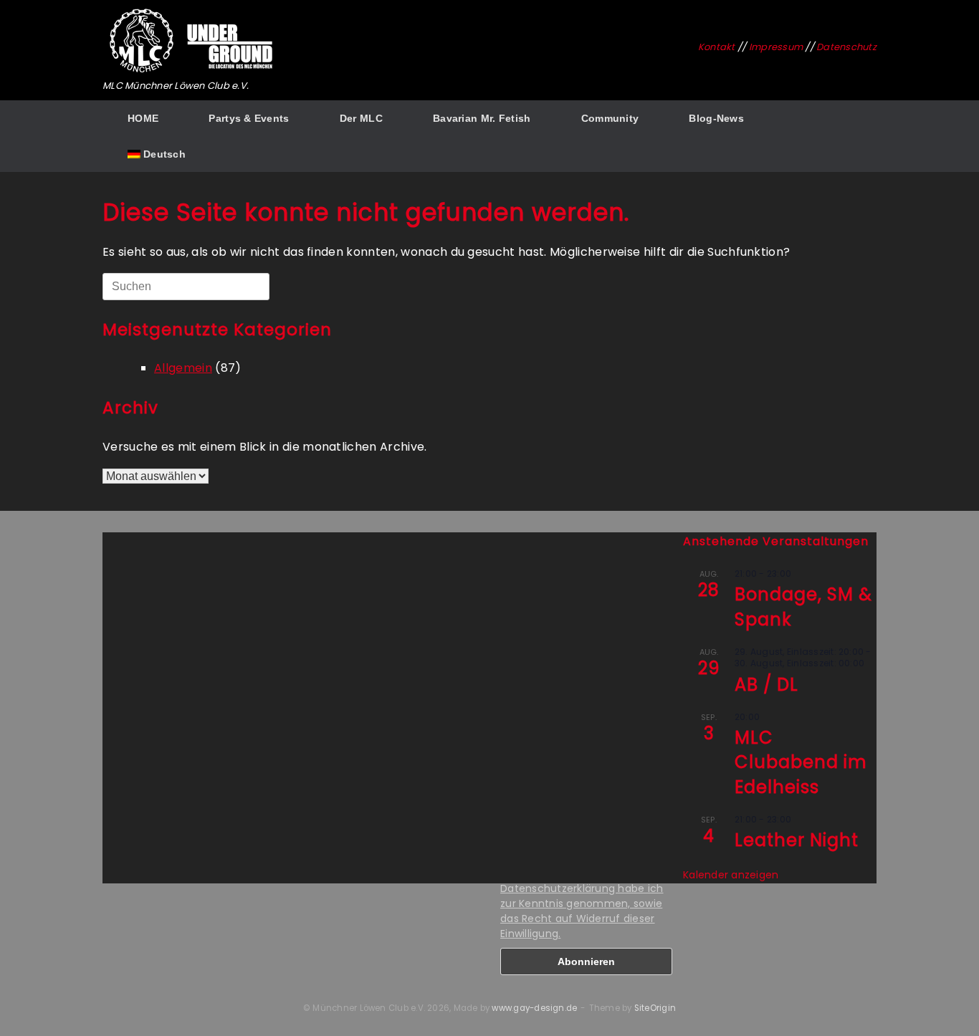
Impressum (776, 47)
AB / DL (766, 684)
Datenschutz (846, 47)
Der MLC (361, 118)
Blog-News (716, 118)
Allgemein (183, 368)
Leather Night (797, 840)
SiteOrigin (655, 1008)
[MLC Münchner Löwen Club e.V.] (192, 41)
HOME (143, 118)
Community (610, 118)
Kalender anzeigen (730, 875)
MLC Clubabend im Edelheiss (801, 762)
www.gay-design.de (534, 1008)
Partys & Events (249, 118)
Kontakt (716, 47)
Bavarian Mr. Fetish (481, 118)
